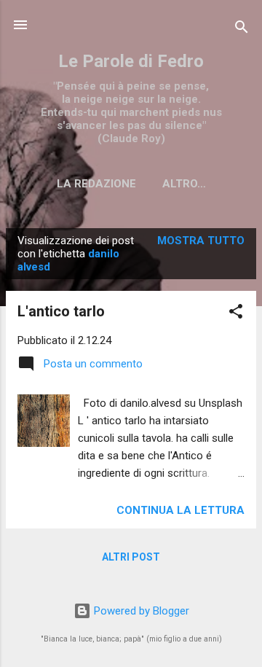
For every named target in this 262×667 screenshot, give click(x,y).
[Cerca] (241, 29)
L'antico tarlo (61, 311)
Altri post (131, 557)
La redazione (96, 183)
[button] (236, 314)
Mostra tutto (201, 240)
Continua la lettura (180, 510)
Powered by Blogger (140, 610)
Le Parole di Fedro (131, 61)
